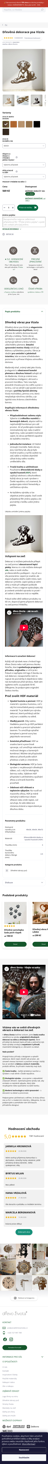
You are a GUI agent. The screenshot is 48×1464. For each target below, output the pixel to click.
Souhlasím (24, 1457)
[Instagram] (11, 1339)
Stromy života (8, 1404)
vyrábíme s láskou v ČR (35, 292)
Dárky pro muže (9, 1415)
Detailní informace (10, 229)
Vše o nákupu (8, 1386)
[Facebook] (4, 1339)
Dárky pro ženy (8, 1412)
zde (6, 570)
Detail (15, 944)
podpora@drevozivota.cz (17, 1328)
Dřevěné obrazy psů (19, 870)
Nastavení (24, 1449)
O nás (4, 1367)
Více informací (28, 1444)
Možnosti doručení (35, 199)
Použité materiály (9, 1378)
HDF (28, 472)
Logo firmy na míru (10, 1396)
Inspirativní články (9, 1374)
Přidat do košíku (25, 207)
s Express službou (10, 292)
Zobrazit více (24, 1232)
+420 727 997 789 (14, 1333)
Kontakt (5, 1371)
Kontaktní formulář (14, 1347)
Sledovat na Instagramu (26, 1298)
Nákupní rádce (8, 1382)
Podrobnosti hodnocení (32, 38)
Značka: (9, 44)
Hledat (42, 10)
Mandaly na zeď (9, 1408)
